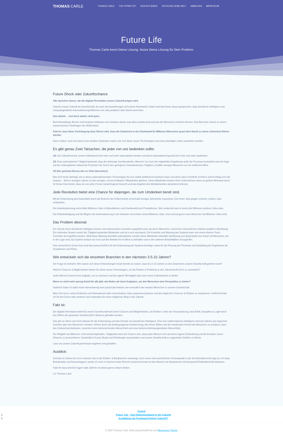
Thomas (68, 6)
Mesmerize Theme (167, 430)
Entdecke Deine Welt (174, 6)
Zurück (141, 411)
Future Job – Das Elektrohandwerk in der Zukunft (143, 415)
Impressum (212, 6)
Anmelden (196, 6)
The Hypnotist (127, 6)
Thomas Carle (106, 6)
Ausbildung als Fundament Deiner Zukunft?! (143, 418)
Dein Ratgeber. (149, 6)
